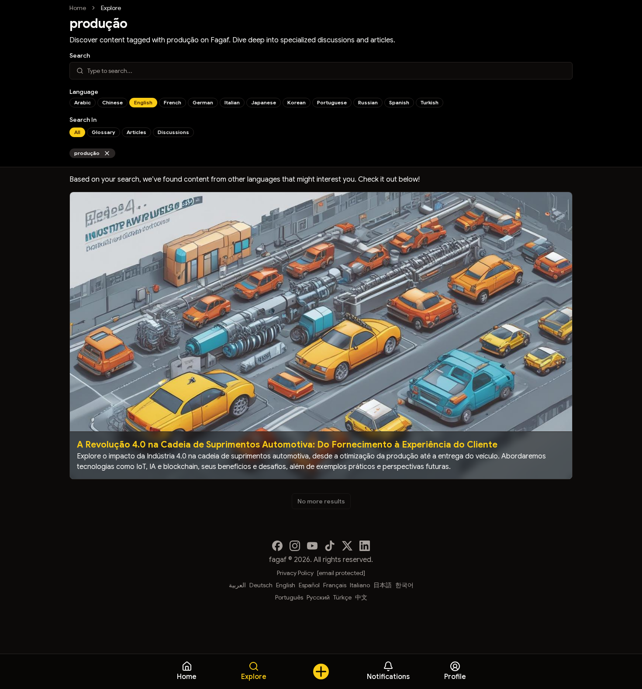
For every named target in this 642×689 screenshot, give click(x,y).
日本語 (382, 585)
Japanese (263, 102)
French (172, 102)
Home (77, 8)
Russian (368, 102)
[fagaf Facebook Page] (277, 546)
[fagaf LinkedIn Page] (364, 546)
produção (87, 153)
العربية (237, 585)
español (309, 585)
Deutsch (261, 585)
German (203, 102)
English (143, 102)
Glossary (103, 132)
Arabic (82, 102)
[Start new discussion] (321, 671)
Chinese (112, 102)
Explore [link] (111, 8)
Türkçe (342, 597)
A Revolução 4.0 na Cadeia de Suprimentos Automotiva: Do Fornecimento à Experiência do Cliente (287, 444)
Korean (296, 102)
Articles (136, 132)
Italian (232, 102)
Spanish (399, 102)
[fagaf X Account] (347, 546)
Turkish (429, 102)
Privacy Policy (295, 573)
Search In (83, 120)
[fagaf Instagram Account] (295, 546)
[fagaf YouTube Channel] (312, 546)
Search (79, 55)
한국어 (404, 585)
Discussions (173, 132)
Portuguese (332, 102)
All (77, 132)
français (334, 585)
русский (318, 597)
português (289, 597)
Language (83, 92)
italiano (360, 585)
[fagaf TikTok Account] (329, 546)
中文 (361, 597)
